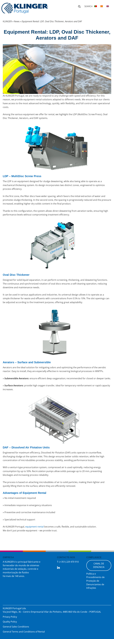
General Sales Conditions (16, 626)
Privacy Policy (10, 616)
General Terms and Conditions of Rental (24, 631)
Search (79, 6)
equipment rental (34, 526)
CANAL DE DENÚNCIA (98, 565)
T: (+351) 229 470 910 (68, 561)
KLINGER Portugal (24, 9)
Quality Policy (10, 621)
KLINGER (7, 21)
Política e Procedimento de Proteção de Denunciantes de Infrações (95, 580)
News (17, 21)
